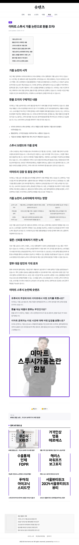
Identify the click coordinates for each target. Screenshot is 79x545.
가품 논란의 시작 (17, 39)
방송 (29, 14)
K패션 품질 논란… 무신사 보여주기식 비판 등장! (25, 417)
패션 (49, 14)
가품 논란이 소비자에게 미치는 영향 (22, 52)
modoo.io (57, 541)
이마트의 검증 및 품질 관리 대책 (21, 49)
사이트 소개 (31, 536)
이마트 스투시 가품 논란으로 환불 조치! (27, 519)
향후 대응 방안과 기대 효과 (19, 58)
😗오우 (44, 409)
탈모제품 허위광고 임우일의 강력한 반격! (27, 527)
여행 (43, 14)
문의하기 (49, 536)
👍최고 (34, 409)
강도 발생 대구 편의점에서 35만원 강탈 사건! (28, 524)
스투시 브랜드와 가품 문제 (19, 45)
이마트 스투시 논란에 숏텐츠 (20, 61)
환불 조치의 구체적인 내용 (19, 42)
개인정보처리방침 (40, 536)
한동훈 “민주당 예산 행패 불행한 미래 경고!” (28, 522)
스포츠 (36, 14)
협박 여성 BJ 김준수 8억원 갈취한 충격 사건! (28, 530)
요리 (55, 14)
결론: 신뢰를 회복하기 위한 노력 (21, 55)
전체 (23, 14)
